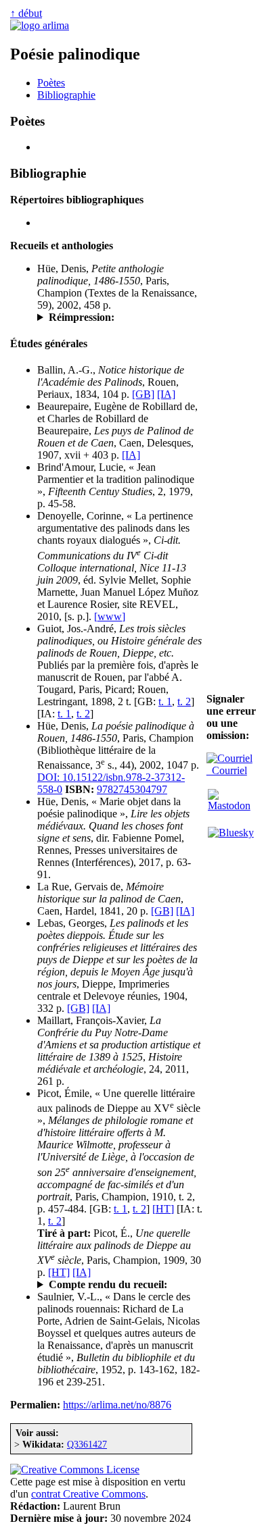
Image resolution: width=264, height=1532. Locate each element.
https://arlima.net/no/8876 (117, 1404)
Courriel (226, 770)
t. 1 (165, 701)
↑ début (26, 13)
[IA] (166, 394)
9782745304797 (132, 789)
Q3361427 (87, 1444)
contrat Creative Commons (88, 1494)
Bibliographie (66, 95)
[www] (109, 616)
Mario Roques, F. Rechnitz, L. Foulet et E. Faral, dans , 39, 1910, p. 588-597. (117, 1285)
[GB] (143, 394)
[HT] (163, 1209)
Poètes (51, 82)
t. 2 (184, 701)
